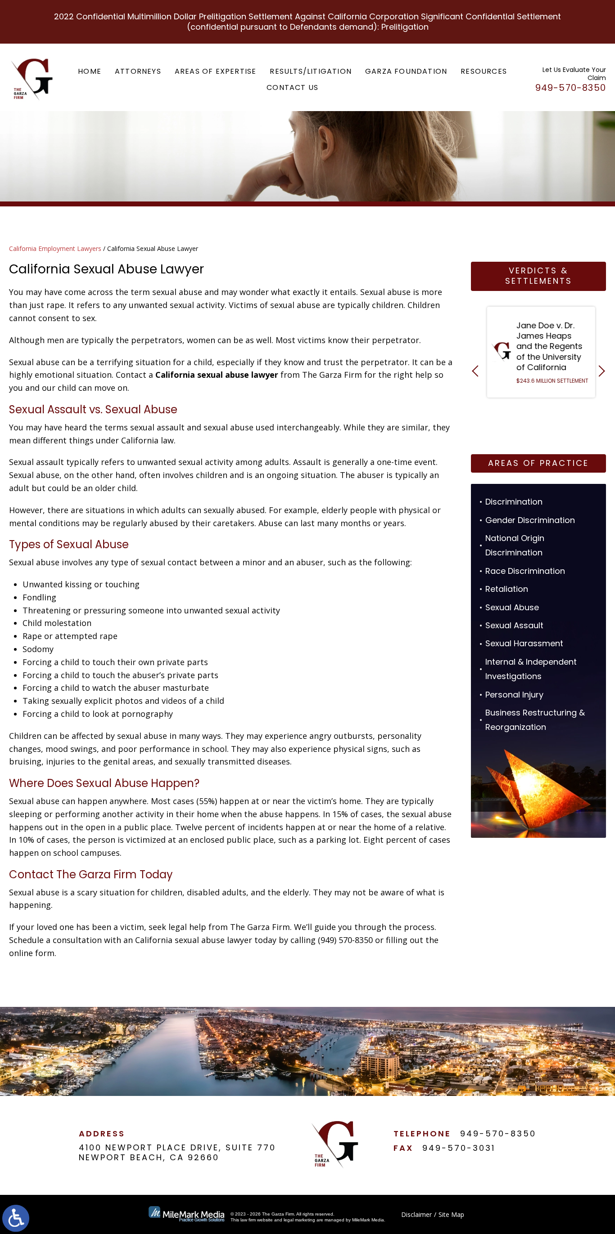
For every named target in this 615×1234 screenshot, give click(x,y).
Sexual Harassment (524, 643)
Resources (484, 71)
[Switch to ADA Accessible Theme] (15, 1218)
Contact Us (292, 87)
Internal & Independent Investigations (531, 669)
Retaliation (506, 589)
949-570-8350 (498, 1133)
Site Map (451, 1214)
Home (89, 71)
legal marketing (299, 1219)
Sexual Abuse (512, 607)
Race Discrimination (525, 571)
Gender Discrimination (530, 520)
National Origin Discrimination (514, 545)
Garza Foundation (406, 71)
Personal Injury (514, 694)
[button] (477, 370)
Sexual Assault (514, 625)
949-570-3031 (458, 1148)
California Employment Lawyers (55, 248)
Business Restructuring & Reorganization (535, 720)
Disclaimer (416, 1214)
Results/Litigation (311, 71)
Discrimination (514, 501)
